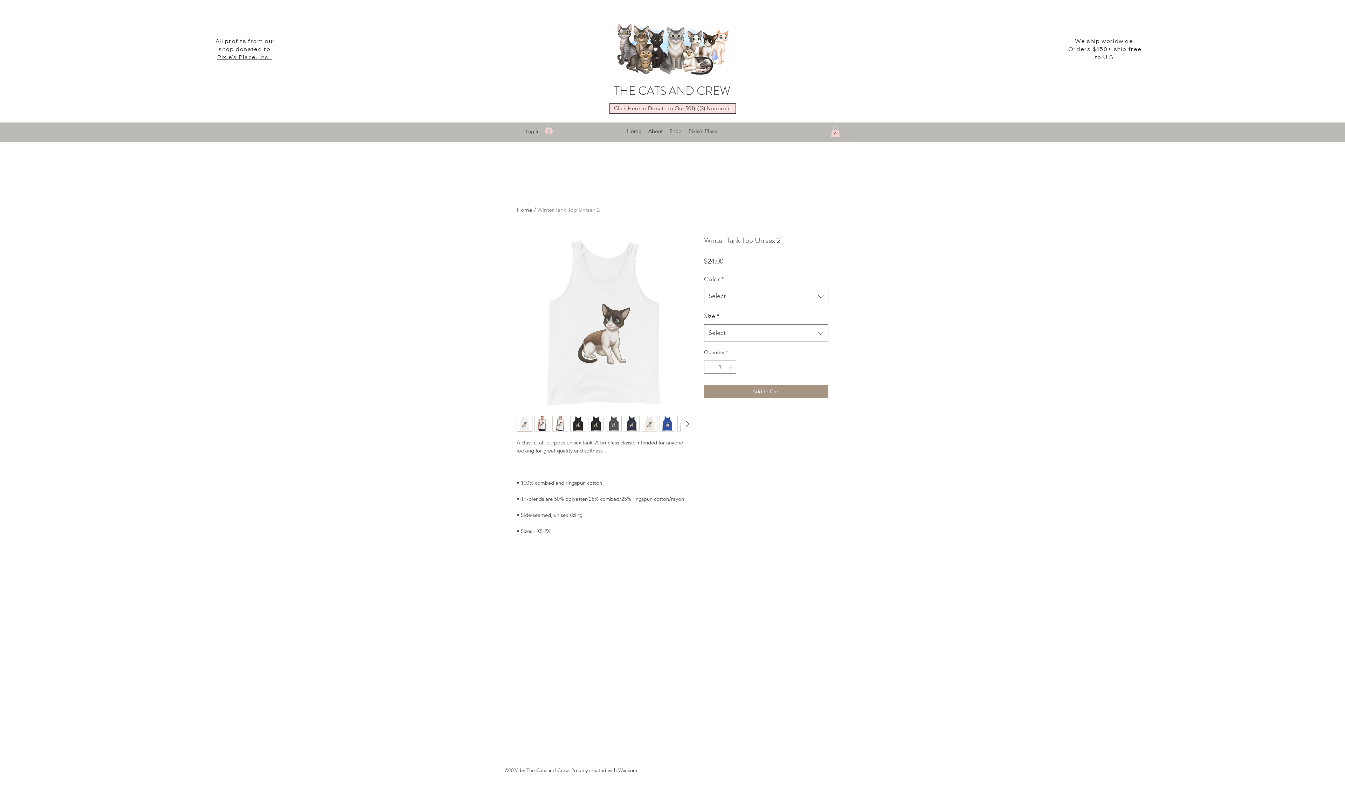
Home (524, 209)
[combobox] (766, 296)
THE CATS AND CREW (672, 90)
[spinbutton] (720, 366)
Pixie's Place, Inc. (244, 57)
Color (714, 279)
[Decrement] (710, 366)
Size (711, 316)
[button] (835, 131)
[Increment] (731, 366)
